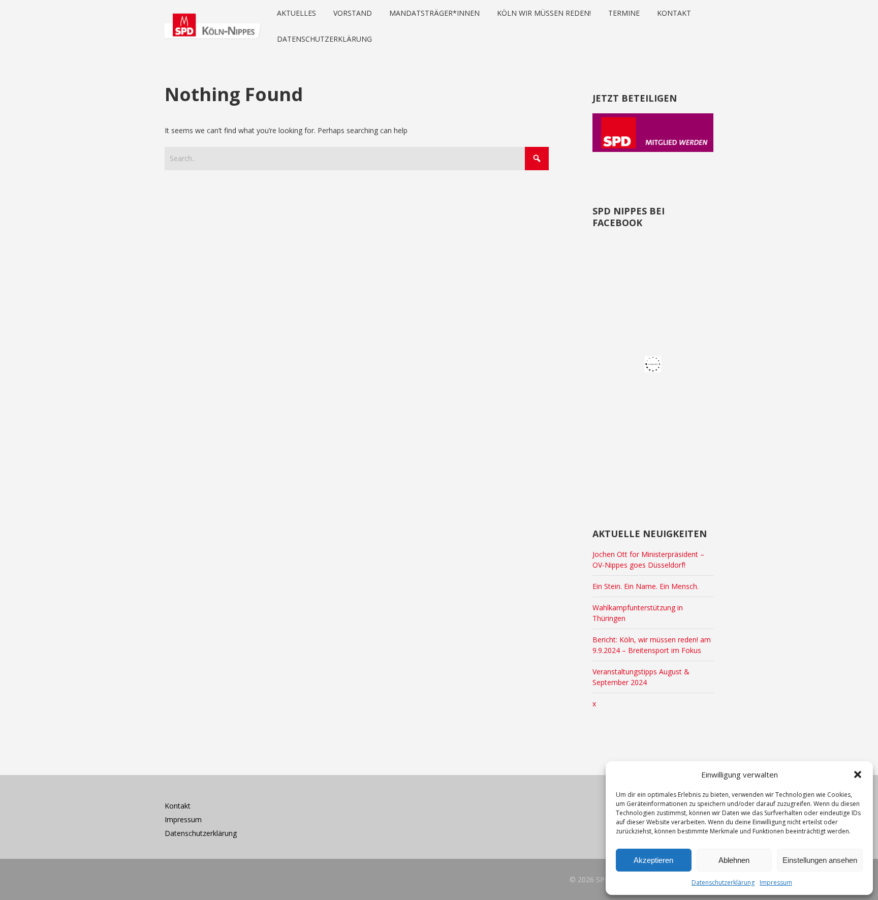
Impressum (776, 882)
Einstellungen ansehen (819, 860)
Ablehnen (733, 860)
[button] (858, 774)
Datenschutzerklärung (723, 882)
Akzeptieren (653, 860)
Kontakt (178, 806)
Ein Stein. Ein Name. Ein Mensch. (645, 586)
